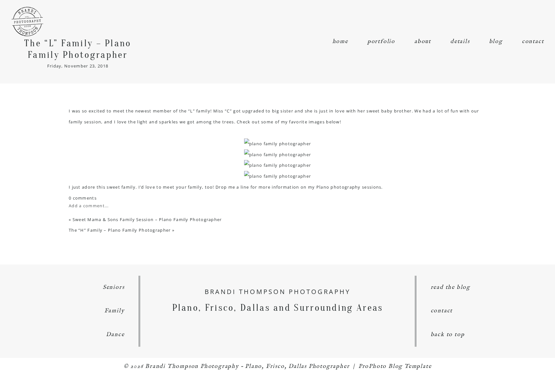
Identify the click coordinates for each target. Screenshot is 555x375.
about (422, 41)
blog (496, 41)
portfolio (381, 41)
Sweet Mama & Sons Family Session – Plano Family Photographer (147, 219)
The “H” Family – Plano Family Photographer (120, 230)
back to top (448, 334)
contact (533, 41)
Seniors (114, 287)
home (340, 41)
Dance (115, 334)
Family (114, 311)
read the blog (450, 287)
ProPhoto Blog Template (395, 366)
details (460, 41)
